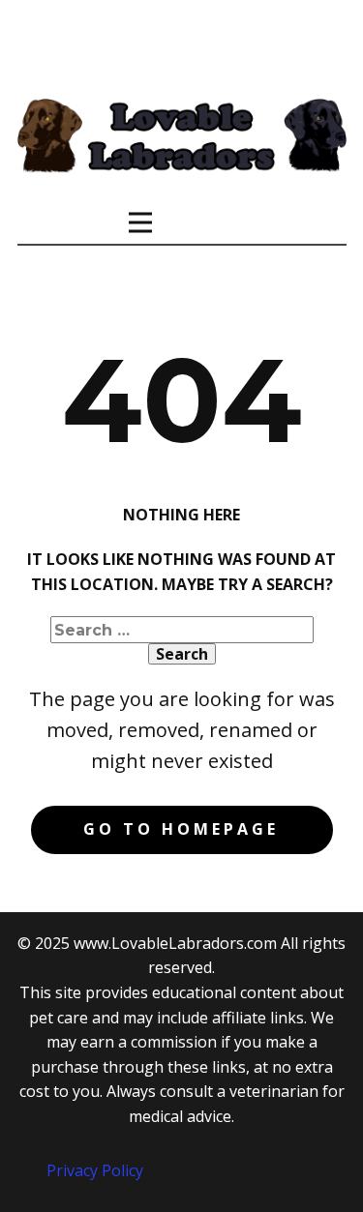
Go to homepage (181, 829)
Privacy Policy (94, 1170)
